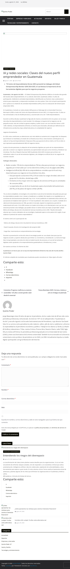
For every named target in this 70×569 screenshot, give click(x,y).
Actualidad (38, 18)
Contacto (35, 23)
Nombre (4, 390)
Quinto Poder (17, 80)
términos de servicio (58, 428)
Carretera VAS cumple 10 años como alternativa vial (30, 520)
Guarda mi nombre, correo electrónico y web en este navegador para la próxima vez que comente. (31, 421)
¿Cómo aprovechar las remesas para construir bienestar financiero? (35, 509)
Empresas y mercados (23, 18)
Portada (10, 18)
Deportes (48, 18)
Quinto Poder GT (6, 544)
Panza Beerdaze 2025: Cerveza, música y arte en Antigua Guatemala (52, 291)
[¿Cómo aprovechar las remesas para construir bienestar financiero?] (7, 510)
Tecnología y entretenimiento (18, 23)
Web (3, 407)
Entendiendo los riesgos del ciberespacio (23, 455)
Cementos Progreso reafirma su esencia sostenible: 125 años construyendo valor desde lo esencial (18, 292)
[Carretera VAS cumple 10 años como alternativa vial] (7, 521)
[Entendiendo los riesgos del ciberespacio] (35, 448)
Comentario (6, 365)
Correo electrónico (8, 399)
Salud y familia (59, 18)
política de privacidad (41, 428)
